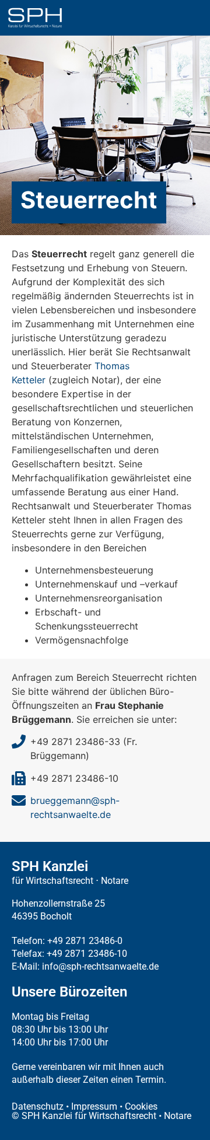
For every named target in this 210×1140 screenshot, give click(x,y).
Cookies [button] (141, 1106)
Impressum (94, 1106)
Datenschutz (38, 1106)
